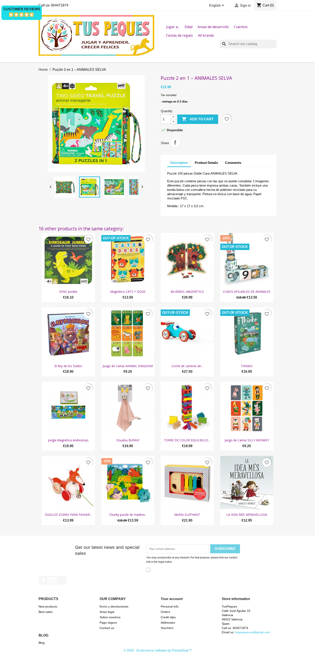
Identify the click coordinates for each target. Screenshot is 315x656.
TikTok (62, 580)
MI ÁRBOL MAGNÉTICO (187, 292)
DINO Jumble (68, 292)
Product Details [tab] (206, 162)
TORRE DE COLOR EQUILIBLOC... (187, 440)
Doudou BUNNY (127, 440)
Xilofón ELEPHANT (187, 515)
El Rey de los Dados (68, 366)
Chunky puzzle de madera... (128, 515)
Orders (165, 612)
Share (175, 142)
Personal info (169, 606)
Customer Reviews (21, 9)
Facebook (43, 580)
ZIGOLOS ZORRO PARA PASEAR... (68, 515)
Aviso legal (107, 612)
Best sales (45, 612)
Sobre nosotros (110, 617)
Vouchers (167, 628)
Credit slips (168, 617)
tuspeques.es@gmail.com (252, 632)
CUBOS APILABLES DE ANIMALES (246, 292)
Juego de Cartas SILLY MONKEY (247, 440)
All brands (206, 35)
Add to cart (198, 119)
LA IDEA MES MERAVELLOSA (246, 515)
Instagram (52, 580)
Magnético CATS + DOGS (128, 292)
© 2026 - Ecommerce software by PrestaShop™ (158, 650)
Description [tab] (179, 162)
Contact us (107, 628)
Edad (188, 26)
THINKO (246, 366)
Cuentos (241, 26)
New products (48, 606)
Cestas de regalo (179, 35)
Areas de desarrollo (213, 26)
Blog (42, 642)
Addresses (168, 622)
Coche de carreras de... (187, 366)
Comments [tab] (233, 162)
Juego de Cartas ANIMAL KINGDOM (128, 366)
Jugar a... (173, 26)
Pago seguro (108, 622)
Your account (172, 599)
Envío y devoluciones (114, 606)
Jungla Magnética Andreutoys (68, 440)
